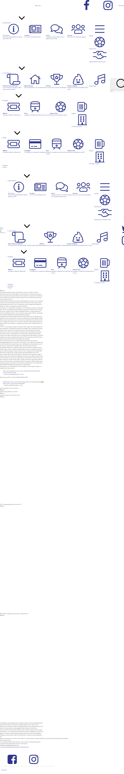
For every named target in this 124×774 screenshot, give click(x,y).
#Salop (4, 383)
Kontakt (26, 747)
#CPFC (8, 383)
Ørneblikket (12, 747)
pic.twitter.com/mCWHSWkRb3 (17, 383)
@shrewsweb (28, 381)
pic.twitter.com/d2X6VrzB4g (9, 372)
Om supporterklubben (5, 747)
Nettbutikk (22, 747)
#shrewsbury (37, 371)
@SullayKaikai (27, 371)
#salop (32, 371)
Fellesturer (17, 747)
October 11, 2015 (18, 385)
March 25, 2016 (19, 374)
